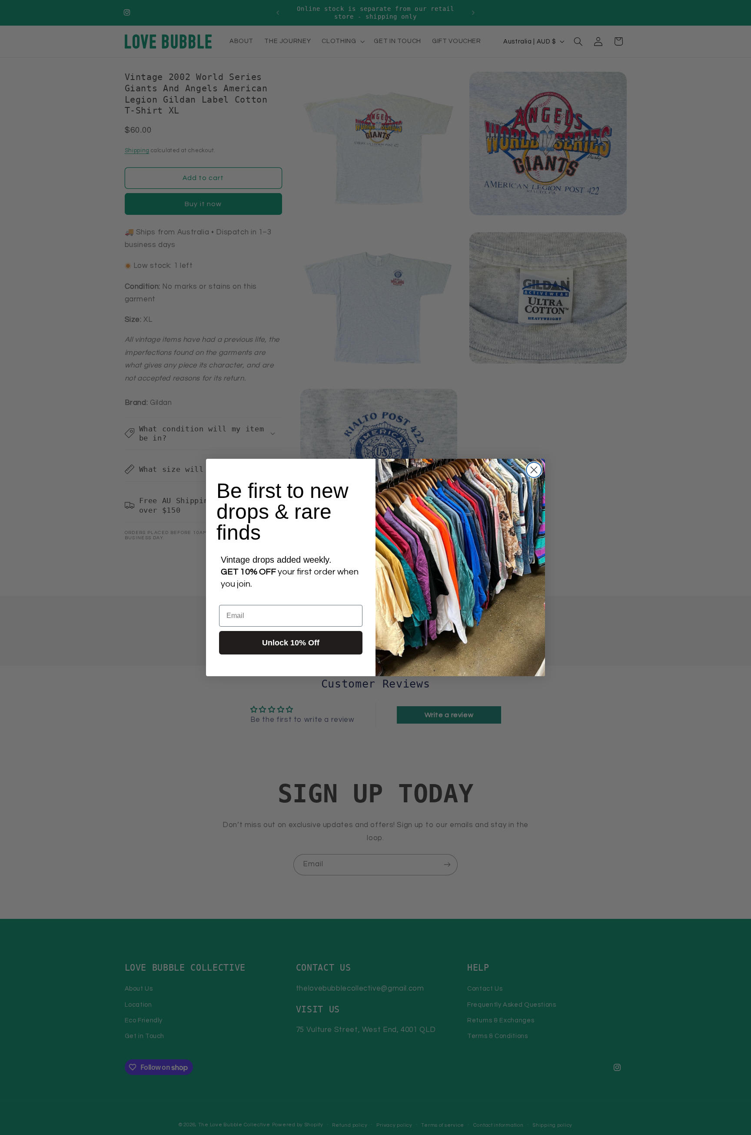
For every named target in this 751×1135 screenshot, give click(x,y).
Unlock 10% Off (290, 642)
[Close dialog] (534, 469)
